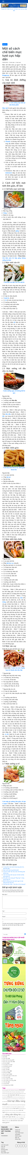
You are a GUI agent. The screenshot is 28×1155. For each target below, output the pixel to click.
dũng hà (9, 1097)
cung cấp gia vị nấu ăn (19, 1091)
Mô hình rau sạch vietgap (10, 1112)
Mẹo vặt (5, 1069)
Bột (4, 1057)
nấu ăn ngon (23, 1114)
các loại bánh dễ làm (14, 1095)
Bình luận (5, 894)
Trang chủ (3, 9)
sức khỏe (3, 1151)
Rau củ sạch (6, 1074)
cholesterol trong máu (14, 1090)
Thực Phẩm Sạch (19, 1132)
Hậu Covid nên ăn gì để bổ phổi (11, 870)
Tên (3, 911)
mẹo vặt (3, 1146)
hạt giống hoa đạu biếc (8, 1108)
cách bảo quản (4, 1145)
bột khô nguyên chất (6, 1090)
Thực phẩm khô (7, 1078)
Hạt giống (17, 1134)
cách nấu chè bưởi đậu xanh (18, 1093)
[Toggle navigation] (3, 1)
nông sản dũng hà (12, 1114)
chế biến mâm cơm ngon (10, 1091)
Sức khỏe (5, 1077)
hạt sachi (16, 1108)
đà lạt (12, 1120)
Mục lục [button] (5, 44)
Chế (3, 258)
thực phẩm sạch (5, 1152)
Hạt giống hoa (6, 1064)
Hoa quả (5, 1067)
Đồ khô (5, 1063)
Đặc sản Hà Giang (7, 1060)
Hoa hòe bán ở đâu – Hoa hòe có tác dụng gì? (14, 884)
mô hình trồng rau (18, 1112)
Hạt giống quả (6, 1066)
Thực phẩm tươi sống (8, 1080)
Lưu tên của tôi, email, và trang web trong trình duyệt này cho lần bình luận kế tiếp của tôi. (13, 924)
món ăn (17, 1110)
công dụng (22, 1095)
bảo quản (5, 1055)
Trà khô (5, 1083)
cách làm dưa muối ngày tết (7, 1093)
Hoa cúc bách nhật (11, 1104)
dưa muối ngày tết (19, 1097)
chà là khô (22, 1090)
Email (4, 916)
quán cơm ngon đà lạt (8, 1117)
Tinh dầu (5, 1082)
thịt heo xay (10, 563)
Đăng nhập (18, 1139)
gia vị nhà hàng (19, 1098)
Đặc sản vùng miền (7, 1061)
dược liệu (5, 1058)
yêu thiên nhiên (7, 1120)
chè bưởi (4, 1091)
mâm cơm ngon (13, 1110)
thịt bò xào (10, 1118)
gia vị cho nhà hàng (12, 1098)
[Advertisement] (14, 27)
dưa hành (14, 1097)
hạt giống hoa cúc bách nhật (10, 1106)
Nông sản (5, 1072)
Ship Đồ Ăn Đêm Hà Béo (9, 1075)
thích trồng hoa (5, 1118)
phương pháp (4, 1149)
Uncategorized (6, 1085)
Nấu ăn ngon (6, 1071)
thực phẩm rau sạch (16, 1118)
